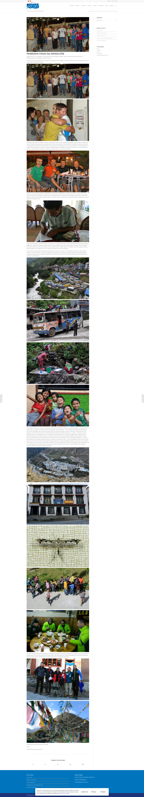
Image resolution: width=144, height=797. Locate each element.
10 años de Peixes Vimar (101, 35)
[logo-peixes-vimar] (33, 5)
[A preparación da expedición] (1, 398)
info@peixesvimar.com (83, 782)
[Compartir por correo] (83, 764)
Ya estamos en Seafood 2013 (102, 40)
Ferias (98, 48)
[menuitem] (71, 5)
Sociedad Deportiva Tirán (102, 55)
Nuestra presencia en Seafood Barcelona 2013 (105, 38)
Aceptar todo (84, 791)
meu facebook (83, 147)
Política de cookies (64, 793)
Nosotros (99, 50)
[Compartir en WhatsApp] (58, 764)
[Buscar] (115, 5)
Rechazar (93, 791)
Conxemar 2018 (99, 30)
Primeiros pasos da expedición (35, 11)
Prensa (98, 52)
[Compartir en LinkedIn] (70, 764)
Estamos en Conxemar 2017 (101, 33)
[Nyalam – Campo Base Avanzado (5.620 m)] (143, 398)
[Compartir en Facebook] (33, 764)
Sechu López (100, 53)
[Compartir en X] (45, 764)
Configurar (103, 791)
